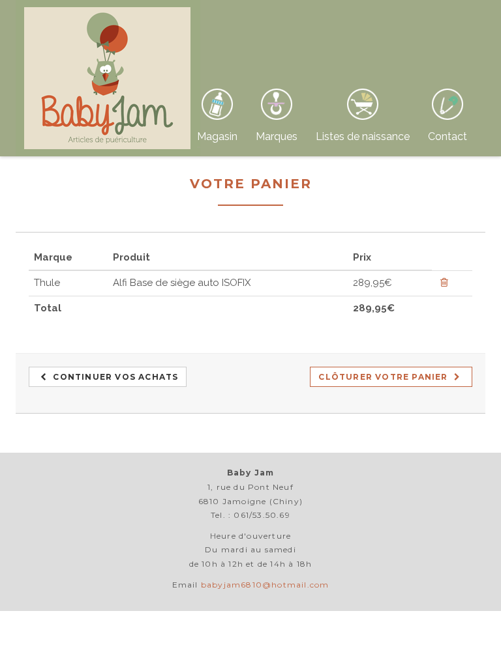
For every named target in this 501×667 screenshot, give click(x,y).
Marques (276, 136)
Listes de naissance (363, 136)
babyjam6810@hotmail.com (265, 584)
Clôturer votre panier (384, 377)
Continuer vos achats (114, 377)
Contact (447, 136)
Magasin (217, 136)
